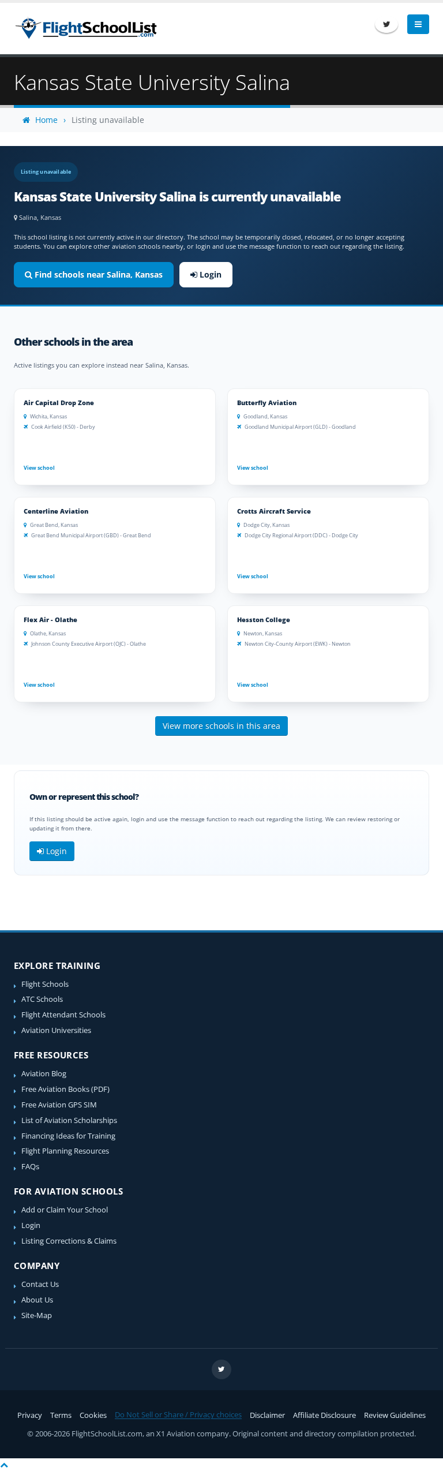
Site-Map (36, 1315)
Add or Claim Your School (64, 1210)
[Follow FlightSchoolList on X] (386, 24)
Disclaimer (267, 1415)
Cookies (93, 1415)
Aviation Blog (43, 1074)
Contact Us (40, 1284)
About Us (37, 1300)
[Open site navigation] (418, 24)
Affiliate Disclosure (324, 1415)
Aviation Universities (56, 1030)
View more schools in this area (221, 725)
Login (209, 274)
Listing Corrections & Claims (69, 1241)
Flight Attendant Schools (63, 1015)
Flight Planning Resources (65, 1151)
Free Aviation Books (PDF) (65, 1089)
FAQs (30, 1166)
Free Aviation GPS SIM (59, 1105)
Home (45, 119)
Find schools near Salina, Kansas (97, 274)
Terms (61, 1415)
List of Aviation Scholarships (69, 1120)
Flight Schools (45, 984)
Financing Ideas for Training (68, 1136)
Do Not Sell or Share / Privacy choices (178, 1415)
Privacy (29, 1415)
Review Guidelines (395, 1415)
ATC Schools (42, 999)
